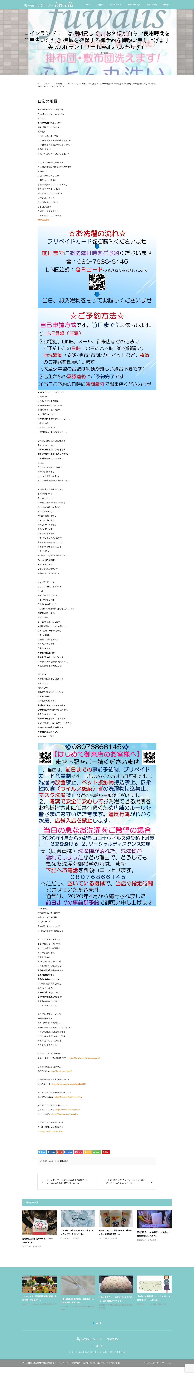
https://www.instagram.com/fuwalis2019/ (69, 1084)
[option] (99, 1296)
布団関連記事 (48, 1307)
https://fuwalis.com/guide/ (61, 1071)
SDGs (73, 1307)
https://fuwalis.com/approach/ (68, 1110)
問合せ (166, 4)
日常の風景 (103, 53)
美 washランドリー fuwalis (97, 1339)
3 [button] (100, 1323)
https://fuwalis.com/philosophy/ (65, 1114)
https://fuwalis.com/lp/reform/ (52, 1131)
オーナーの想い (134, 4)
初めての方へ (116, 4)
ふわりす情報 (38, 1307)
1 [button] (93, 1323)
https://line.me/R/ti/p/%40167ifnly (68, 1097)
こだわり (100, 4)
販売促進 (79, 1307)
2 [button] (97, 1323)
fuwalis (50, 1161)
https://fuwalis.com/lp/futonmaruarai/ (85, 1058)
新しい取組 (152, 4)
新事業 (28, 1310)
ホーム (87, 4)
